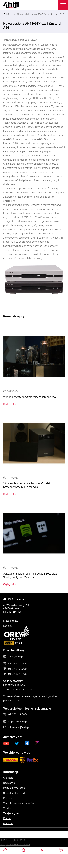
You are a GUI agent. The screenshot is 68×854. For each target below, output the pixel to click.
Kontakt (7, 625)
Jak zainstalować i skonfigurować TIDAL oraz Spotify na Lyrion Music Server (30, 575)
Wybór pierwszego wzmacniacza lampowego (29, 397)
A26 (62, 57)
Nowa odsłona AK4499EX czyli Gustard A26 (40, 14)
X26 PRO (8, 114)
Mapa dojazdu (10, 620)
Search (24, 850)
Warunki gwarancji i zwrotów (18, 803)
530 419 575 (19, 714)
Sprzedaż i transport (14, 792)
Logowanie (42, 850)
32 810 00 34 (19, 669)
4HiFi (13, 5)
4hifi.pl (8, 14)
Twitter (17, 743)
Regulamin (9, 782)
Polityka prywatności (14, 787)
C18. (61, 237)
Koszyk (7, 818)
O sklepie (8, 777)
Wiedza (7, 808)
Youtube (6, 743)
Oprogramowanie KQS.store (15, 844)
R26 (42, 44)
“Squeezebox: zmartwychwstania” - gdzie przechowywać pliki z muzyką (27, 485)
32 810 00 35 (19, 663)
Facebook (27, 743)
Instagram (37, 743)
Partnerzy (8, 798)
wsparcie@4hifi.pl (17, 721)
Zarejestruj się (11, 813)
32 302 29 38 (19, 674)
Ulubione (8, 823)
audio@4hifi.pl (15, 656)
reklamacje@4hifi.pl (18, 727)
